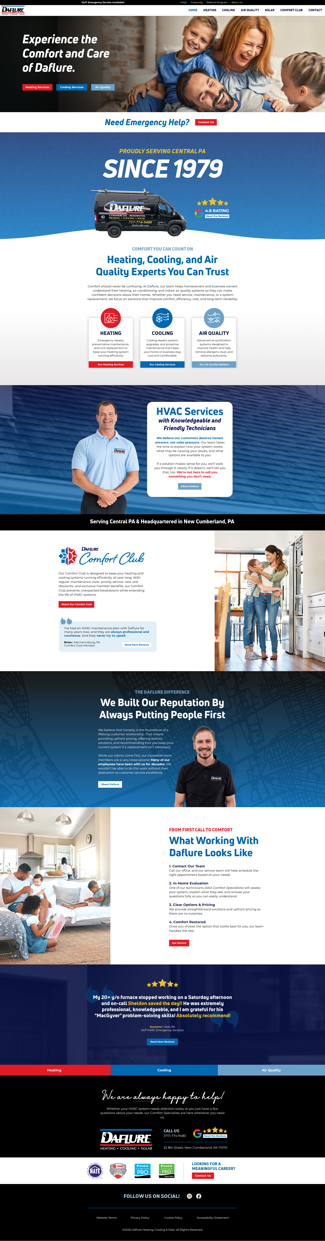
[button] (209, 10)
